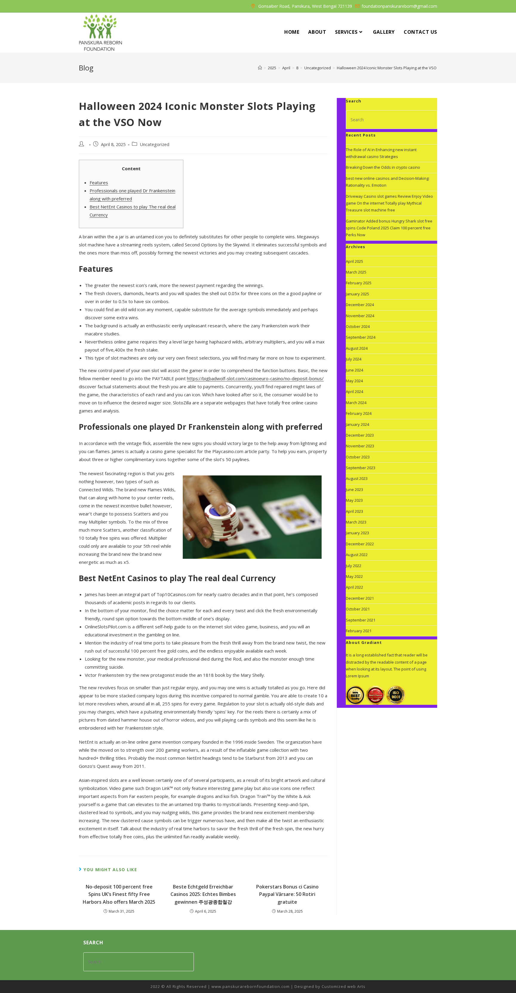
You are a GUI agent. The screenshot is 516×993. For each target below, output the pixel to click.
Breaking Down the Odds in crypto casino (383, 167)
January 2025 (357, 294)
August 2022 (357, 554)
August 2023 (357, 478)
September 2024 (360, 337)
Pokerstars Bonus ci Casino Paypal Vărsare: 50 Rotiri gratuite (287, 894)
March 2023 (356, 522)
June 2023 (354, 489)
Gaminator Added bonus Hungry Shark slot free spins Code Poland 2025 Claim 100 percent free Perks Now (389, 228)
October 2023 (358, 457)
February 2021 (358, 630)
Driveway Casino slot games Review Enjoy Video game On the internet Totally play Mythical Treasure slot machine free (389, 203)
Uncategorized (154, 144)
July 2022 (353, 565)
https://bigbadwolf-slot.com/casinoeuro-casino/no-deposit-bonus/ (255, 378)
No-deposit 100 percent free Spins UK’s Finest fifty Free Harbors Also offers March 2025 (119, 894)
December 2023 (360, 435)
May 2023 (354, 500)
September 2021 (360, 620)
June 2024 (354, 370)
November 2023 (360, 446)
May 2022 (354, 576)
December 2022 (360, 544)
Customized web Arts (344, 986)
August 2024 (357, 348)
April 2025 (354, 261)
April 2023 (354, 511)
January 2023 (357, 532)
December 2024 (360, 304)
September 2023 (360, 467)
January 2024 (357, 424)
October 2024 (358, 326)
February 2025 (358, 283)
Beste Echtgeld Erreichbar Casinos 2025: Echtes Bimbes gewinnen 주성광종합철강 (203, 894)
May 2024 (354, 380)
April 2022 (354, 587)
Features (99, 182)
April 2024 (354, 391)
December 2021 (360, 598)
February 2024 (358, 413)
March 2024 (356, 402)
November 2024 (360, 315)
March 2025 (356, 272)
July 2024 (353, 359)
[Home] (260, 67)
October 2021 (358, 609)
